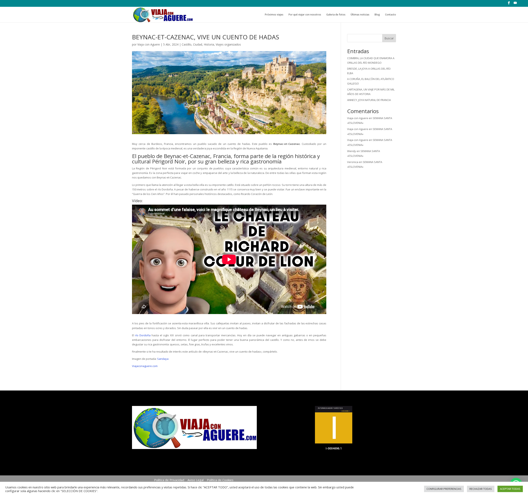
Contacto (390, 14)
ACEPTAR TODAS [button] (510, 489)
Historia (209, 44)
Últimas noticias (360, 14)
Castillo (186, 44)
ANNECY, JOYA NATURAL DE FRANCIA (369, 100)
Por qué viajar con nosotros (305, 14)
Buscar (389, 38)
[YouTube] (515, 4)
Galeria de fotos (335, 14)
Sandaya (163, 359)
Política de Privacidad (169, 480)
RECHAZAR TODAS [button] (480, 489)
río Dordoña (143, 335)
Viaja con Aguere (148, 44)
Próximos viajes (274, 14)
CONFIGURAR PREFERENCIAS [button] (444, 489)
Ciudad (197, 44)
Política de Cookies (220, 480)
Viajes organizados (228, 44)
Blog (377, 14)
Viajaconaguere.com (145, 366)
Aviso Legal (195, 480)
